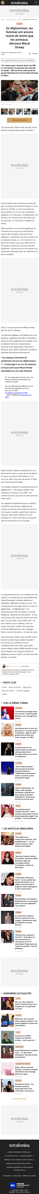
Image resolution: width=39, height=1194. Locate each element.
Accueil (3, 19)
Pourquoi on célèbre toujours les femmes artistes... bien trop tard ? (25, 1038)
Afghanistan (27, 687)
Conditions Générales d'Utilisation (18, 1152)
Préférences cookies (29, 1176)
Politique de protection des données (18, 1163)
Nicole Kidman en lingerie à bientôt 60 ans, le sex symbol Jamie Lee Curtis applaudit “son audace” (26, 902)
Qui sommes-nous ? (11, 1156)
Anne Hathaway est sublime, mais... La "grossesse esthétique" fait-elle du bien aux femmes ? (26, 1053)
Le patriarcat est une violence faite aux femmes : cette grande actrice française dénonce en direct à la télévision (26, 752)
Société (19, 19)
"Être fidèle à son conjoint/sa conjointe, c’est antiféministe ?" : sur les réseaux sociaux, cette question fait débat (25, 841)
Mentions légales (26, 1156)
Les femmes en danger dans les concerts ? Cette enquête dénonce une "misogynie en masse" (26, 714)
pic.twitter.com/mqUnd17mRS (16, 393)
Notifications (7, 1176)
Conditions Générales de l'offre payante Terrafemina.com (19, 1168)
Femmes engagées (23, 691)
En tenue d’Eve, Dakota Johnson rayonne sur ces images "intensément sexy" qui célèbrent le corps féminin (26, 920)
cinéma (4, 694)
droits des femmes (8, 691)
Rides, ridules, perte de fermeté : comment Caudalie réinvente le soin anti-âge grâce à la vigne (26, 1070)
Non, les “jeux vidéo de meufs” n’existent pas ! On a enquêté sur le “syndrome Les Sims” (26, 1005)
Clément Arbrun (14, 666)
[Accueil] (19, 2)
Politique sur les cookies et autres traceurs (18, 1160)
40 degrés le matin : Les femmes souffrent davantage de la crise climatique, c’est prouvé (24, 1087)
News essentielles (15, 687)
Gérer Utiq (17, 1176)
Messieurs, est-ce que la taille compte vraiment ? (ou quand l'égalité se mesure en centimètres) (26, 1022)
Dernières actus (10, 19)
